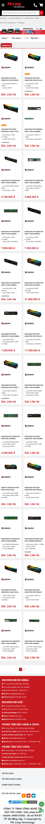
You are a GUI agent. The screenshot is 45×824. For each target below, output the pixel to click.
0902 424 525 (28, 757)
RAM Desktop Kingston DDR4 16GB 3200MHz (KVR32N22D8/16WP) (34, 182)
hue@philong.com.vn (15, 716)
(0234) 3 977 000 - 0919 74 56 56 (17, 709)
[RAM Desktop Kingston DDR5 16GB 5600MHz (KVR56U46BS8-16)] (34, 364)
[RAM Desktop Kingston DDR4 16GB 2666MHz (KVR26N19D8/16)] (10, 518)
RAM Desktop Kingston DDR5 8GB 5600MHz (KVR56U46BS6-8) (10, 438)
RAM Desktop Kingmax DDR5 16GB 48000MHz (33, 130)
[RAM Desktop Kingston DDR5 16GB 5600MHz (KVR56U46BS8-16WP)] (10, 211)
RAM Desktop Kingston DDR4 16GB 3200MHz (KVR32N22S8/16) (10, 643)
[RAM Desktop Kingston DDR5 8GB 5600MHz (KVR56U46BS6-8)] (10, 415)
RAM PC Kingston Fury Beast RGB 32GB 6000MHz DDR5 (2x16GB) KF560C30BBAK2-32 (10, 490)
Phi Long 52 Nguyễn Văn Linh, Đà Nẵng (16, 687)
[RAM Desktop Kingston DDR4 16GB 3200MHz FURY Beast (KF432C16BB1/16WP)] (10, 159)
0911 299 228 (21, 754)
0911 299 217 (28, 735)
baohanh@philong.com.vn (17, 738)
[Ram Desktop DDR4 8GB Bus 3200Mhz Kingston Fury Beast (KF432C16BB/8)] (34, 518)
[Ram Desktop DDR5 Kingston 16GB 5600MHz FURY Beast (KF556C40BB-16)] (34, 415)
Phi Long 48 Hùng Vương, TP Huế (14, 706)
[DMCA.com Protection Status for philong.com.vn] (29, 802)
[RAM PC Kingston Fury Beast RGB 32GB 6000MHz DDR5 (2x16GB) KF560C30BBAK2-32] (10, 466)
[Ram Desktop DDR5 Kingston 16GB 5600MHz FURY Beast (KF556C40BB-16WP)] (10, 313)
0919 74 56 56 (22, 712)
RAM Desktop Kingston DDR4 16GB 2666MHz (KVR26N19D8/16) (10, 541)
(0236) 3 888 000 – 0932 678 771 (17, 690)
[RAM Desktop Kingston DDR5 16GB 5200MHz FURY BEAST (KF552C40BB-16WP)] (10, 262)
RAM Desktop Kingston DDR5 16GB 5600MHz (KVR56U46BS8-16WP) (10, 233)
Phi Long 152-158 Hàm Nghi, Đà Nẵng (16, 684)
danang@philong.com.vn (16, 694)
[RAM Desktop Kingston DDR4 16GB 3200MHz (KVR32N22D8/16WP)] (34, 159)
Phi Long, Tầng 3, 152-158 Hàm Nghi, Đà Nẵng (18, 728)
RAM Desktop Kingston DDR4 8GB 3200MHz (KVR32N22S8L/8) (34, 643)
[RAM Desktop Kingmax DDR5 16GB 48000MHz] (34, 108)
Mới (27, 38)
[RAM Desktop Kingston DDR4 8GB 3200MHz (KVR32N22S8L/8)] (34, 620)
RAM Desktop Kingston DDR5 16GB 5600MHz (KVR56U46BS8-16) (34, 387)
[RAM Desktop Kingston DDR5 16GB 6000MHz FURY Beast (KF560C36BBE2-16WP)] (34, 211)
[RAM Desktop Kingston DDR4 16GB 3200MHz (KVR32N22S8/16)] (10, 620)
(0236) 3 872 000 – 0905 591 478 (28, 731)
